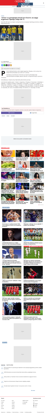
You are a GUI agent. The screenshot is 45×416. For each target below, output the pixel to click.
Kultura (13, 408)
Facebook (36, 400)
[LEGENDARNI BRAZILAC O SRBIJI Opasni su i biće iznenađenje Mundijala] (11, 234)
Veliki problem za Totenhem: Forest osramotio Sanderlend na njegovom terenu (20, 376)
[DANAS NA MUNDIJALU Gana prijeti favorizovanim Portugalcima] (33, 272)
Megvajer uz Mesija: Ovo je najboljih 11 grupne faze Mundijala (33, 224)
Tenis (27, 6)
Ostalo (31, 6)
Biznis (2, 406)
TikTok (35, 406)
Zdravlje (13, 402)
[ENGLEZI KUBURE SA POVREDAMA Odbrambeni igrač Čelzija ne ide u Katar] (33, 290)
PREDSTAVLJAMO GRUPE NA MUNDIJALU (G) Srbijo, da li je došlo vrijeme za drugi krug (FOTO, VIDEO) (32, 318)
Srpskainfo (12, 112)
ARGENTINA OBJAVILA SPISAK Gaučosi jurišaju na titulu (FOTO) (33, 243)
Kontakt (21, 412)
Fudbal (19, 6)
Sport (13, 400)
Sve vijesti (3, 400)
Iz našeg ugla (24, 402)
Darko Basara (6, 61)
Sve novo (33, 390)
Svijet (2, 403)
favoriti (3, 115)
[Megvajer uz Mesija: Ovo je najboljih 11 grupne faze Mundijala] (33, 215)
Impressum (3, 412)
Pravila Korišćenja (15, 412)
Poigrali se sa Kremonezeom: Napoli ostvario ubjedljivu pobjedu (17, 381)
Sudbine (13, 405)
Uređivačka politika (28, 412)
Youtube (35, 405)
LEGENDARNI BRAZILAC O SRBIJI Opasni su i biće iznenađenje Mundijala (11, 243)
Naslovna (14, 6)
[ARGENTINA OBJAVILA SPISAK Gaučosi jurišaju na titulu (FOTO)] (33, 234)
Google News (34, 112)
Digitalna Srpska (25, 400)
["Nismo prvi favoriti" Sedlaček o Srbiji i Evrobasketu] (11, 272)
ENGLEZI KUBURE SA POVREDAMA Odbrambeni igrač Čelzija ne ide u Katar (32, 299)
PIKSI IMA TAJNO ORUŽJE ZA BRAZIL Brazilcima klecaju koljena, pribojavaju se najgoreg (11, 299)
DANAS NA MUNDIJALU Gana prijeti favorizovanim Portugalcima (32, 281)
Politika (2, 402)
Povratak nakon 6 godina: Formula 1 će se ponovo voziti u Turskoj (17, 386)
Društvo (2, 405)
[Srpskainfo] (18, 2)
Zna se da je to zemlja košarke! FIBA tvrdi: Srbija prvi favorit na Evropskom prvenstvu (11, 225)
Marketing (8, 412)
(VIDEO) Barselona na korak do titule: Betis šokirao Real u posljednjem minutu (20, 372)
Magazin (13, 406)
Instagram (36, 403)
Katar (8, 115)
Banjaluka (24, 403)
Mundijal (13, 115)
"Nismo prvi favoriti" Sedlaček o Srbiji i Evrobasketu (11, 281)
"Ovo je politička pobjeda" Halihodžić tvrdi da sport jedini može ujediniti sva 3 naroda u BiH (11, 318)
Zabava (13, 403)
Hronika (2, 408)
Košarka (23, 6)
